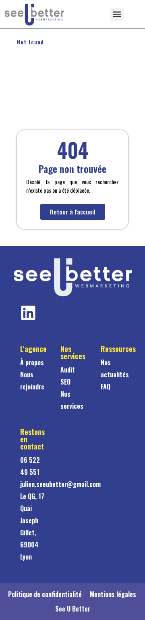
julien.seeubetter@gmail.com (60, 484)
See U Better (72, 609)
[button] (117, 14)
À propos (32, 362)
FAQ (105, 386)
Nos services (72, 352)
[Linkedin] (28, 313)
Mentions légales (113, 594)
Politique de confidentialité (45, 594)
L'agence (33, 348)
